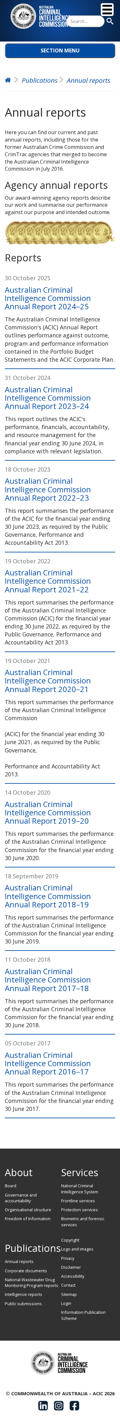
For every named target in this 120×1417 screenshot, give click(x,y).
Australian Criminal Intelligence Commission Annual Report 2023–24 (48, 397)
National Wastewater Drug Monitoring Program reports (31, 1282)
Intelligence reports (23, 1294)
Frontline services (78, 1201)
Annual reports (19, 1261)
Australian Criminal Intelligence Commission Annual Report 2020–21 (48, 680)
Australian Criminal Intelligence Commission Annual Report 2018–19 (48, 895)
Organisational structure (28, 1210)
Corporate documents (26, 1271)
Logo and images (77, 1249)
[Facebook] (74, 1405)
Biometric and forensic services (82, 1221)
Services (79, 1172)
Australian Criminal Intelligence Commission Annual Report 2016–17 (48, 1063)
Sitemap (69, 1294)
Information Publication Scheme (83, 1315)
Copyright (70, 1240)
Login (66, 1303)
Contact (68, 1285)
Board (10, 1186)
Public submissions (23, 1303)
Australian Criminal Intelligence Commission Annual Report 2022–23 (48, 489)
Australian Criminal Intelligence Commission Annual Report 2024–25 (48, 298)
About (19, 1172)
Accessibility (72, 1276)
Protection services (79, 1210)
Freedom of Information (28, 1218)
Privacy (67, 1258)
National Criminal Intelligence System (79, 1188)
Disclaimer (71, 1267)
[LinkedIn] (43, 1405)
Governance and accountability (21, 1198)
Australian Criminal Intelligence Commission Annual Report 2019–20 (48, 812)
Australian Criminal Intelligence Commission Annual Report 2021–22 (48, 580)
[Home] (41, 16)
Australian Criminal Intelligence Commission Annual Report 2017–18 (48, 979)
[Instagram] (58, 1405)
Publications (33, 1248)
